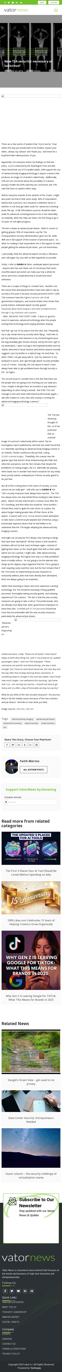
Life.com (20, 709)
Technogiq (35, 1368)
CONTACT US (9, 1344)
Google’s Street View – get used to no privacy (31, 1082)
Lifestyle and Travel (38, 50)
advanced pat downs (45, 719)
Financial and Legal (15, 50)
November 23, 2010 (13, 70)
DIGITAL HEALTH (10, 1322)
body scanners (48, 723)
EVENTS (6, 1334)
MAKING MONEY (10, 1317)
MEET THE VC (9, 1307)
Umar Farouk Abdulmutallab (35, 516)
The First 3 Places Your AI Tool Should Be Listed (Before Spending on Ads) (31, 872)
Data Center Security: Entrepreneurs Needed (31, 1119)
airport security (31, 723)
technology (11, 54)
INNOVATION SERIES (13, 1302)
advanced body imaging (22, 719)
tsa (4, 727)
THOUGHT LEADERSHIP (14, 1312)
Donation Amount (12, 797)
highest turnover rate (34, 297)
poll (12, 165)
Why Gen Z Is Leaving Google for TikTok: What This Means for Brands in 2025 (31, 997)
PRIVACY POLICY (11, 1353)
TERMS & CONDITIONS (14, 1348)
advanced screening (12, 723)
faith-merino (34, 70)
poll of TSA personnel (36, 608)
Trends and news (28, 54)
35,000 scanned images (12, 456)
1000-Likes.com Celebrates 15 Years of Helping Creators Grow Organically (31, 922)
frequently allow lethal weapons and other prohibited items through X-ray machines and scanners (28, 310)
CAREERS (7, 1339)
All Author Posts (34, 769)
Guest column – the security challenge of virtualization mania (31, 1175)
